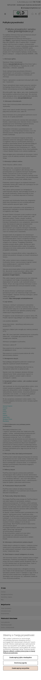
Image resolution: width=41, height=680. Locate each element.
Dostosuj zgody (20, 663)
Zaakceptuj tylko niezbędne (20, 657)
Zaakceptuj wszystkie (20, 668)
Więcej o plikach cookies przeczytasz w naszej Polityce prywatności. (19, 652)
